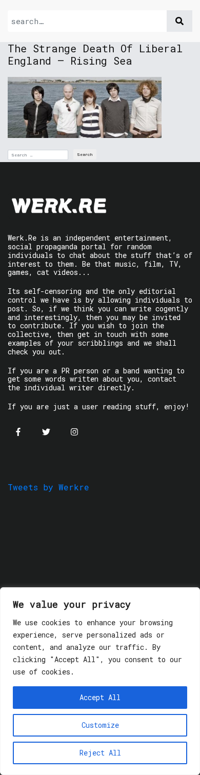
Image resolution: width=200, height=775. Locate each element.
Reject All (100, 753)
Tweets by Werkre (48, 487)
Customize (100, 725)
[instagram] (74, 432)
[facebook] (18, 432)
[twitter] (46, 432)
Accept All (100, 697)
